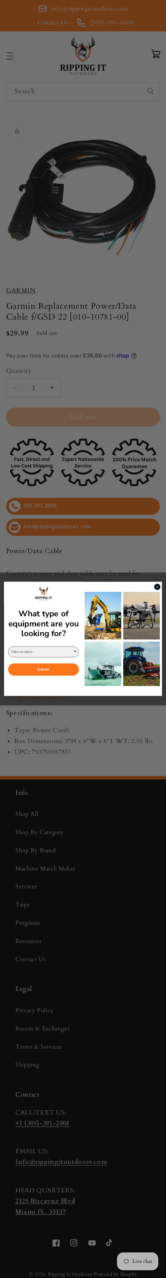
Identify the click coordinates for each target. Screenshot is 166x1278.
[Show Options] (75, 652)
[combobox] (42, 652)
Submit (43, 670)
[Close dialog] (157, 587)
